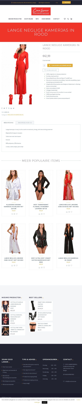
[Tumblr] (9, 108)
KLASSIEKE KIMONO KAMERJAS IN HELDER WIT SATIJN (13, 206)
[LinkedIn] (11, 108)
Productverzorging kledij (30, 376)
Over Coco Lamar (7, 367)
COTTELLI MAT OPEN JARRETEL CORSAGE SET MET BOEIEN (17, 329)
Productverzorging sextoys (30, 380)
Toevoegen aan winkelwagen (61, 65)
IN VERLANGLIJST (52, 70)
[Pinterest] (6, 108)
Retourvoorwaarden (8, 384)
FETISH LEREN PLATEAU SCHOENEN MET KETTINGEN (44, 315)
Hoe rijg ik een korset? (29, 370)
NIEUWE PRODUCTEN (14, 19)
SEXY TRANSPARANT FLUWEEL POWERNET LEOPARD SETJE (41, 206)
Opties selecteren (39, 214)
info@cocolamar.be (45, 2)
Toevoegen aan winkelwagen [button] (12, 214)
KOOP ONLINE (28, 19)
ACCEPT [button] (44, 402)
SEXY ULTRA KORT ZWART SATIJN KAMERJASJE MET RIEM (41, 260)
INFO (37, 19)
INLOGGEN (67, 2)
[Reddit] (13, 108)
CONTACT (56, 19)
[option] (20, 69)
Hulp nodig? (26, 383)
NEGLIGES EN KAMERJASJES (15, 115)
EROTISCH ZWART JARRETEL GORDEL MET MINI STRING (44, 325)
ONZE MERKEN (46, 19)
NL (57, 2)
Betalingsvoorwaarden (9, 381)
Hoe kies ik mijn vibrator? (30, 373)
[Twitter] (4, 108)
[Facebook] (2, 108)
